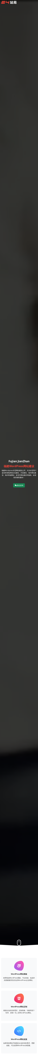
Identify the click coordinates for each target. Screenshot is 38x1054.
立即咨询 (19, 985)
